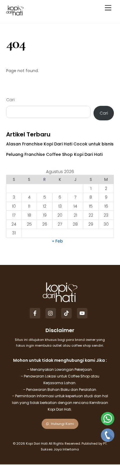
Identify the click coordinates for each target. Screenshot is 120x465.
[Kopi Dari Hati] (15, 13)
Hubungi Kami (62, 423)
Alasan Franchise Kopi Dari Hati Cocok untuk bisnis (60, 144)
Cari (10, 100)
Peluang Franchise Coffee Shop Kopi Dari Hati (54, 154)
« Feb (57, 241)
